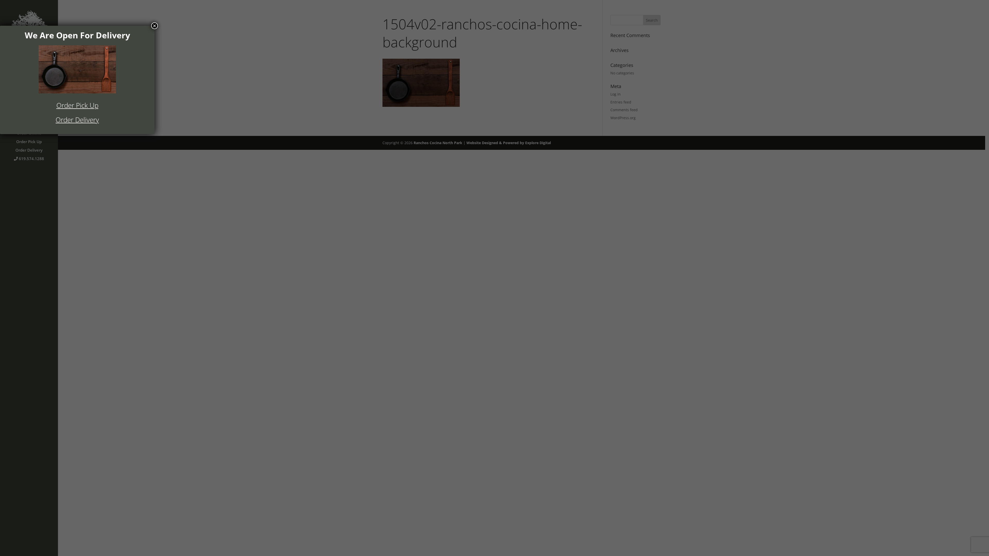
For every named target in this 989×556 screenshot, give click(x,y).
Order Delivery (77, 119)
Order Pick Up (77, 105)
